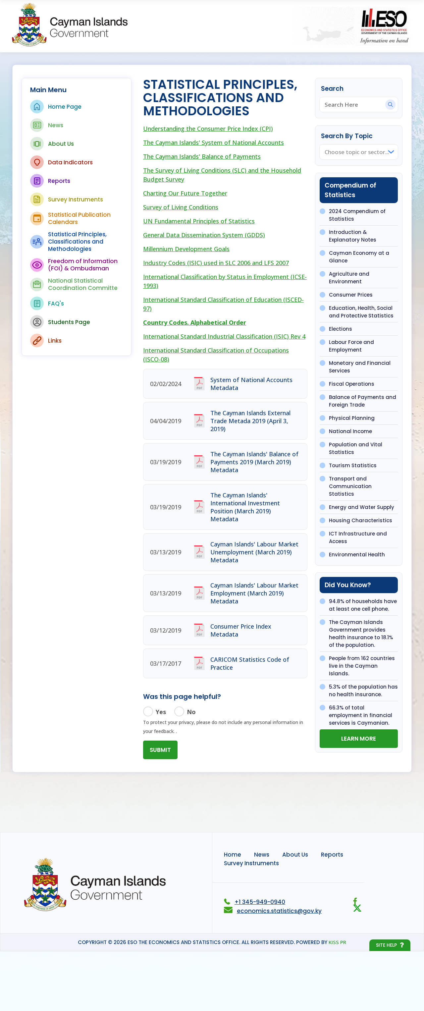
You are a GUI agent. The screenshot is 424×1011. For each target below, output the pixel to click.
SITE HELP (386, 945)
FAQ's (56, 304)
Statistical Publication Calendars (79, 218)
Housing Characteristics (360, 520)
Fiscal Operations (351, 383)
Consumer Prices (351, 294)
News (55, 125)
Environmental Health (357, 554)
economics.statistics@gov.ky (279, 911)
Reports (59, 181)
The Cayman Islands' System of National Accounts (213, 142)
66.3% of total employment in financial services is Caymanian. (360, 715)
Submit (160, 750)
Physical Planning (352, 418)
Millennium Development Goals (186, 249)
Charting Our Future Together (185, 193)
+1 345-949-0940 (260, 902)
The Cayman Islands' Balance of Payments (202, 156)
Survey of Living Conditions (180, 207)
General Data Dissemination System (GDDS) (204, 235)
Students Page (69, 322)
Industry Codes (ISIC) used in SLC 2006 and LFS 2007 (216, 263)
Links (55, 341)
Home (232, 855)
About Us (61, 144)
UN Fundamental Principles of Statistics (199, 221)
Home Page (64, 107)
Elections (340, 328)
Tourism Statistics (353, 465)
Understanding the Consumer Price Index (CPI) (208, 129)
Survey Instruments (75, 199)
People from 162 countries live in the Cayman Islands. (362, 666)
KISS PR (337, 942)
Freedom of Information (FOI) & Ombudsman (83, 264)
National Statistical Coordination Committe (83, 284)
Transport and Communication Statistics (350, 486)
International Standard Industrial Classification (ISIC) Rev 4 (224, 336)
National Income (350, 431)
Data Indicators (70, 162)
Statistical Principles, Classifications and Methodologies (77, 241)
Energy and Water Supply (361, 507)
